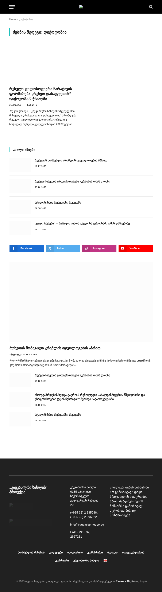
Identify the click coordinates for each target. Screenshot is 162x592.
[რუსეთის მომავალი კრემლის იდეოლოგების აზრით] (20, 165)
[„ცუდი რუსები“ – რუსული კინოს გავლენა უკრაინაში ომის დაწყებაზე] (20, 228)
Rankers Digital (125, 581)
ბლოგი (112, 552)
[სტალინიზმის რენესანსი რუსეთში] (20, 207)
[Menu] (12, 7)
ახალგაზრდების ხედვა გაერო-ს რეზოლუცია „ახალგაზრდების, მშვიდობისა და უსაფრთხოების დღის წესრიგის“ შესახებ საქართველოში (90, 397)
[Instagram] (133, 526)
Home (12, 19)
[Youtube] (123, 526)
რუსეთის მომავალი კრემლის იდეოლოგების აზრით (71, 160)
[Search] (150, 7)
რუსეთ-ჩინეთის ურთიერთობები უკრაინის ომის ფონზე (72, 181)
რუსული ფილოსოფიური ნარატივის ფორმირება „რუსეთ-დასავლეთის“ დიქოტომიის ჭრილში (40, 94)
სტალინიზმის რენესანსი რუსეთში (58, 202)
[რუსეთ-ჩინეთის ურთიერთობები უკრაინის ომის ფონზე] (20, 186)
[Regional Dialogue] (81, 7)
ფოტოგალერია (133, 552)
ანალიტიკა (15, 105)
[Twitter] (142, 526)
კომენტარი (95, 552)
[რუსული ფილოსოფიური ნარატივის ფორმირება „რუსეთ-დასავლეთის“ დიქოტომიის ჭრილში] (43, 64)
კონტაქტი (62, 560)
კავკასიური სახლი (86, 560)
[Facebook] (114, 526)
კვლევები (56, 552)
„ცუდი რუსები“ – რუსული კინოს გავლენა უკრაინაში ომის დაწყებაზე (82, 223)
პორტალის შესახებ (31, 552)
